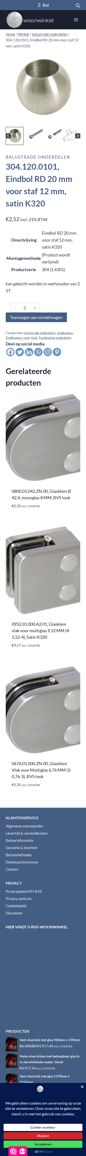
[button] (15, 136)
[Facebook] (10, 352)
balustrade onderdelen (38, 157)
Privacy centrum (19, 898)
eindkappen (65, 333)
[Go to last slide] (8, 135)
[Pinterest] (57, 352)
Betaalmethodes (19, 855)
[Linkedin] (29, 352)
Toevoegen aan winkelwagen (36, 317)
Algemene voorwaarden (24, 826)
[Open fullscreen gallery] (75, 121)
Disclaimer (14, 913)
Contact (12, 869)
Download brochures (22, 862)
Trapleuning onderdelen (54, 338)
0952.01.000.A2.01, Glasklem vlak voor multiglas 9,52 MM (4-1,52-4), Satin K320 (41, 630)
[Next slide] (77, 135)
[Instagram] (47, 352)
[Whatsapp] (38, 352)
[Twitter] (20, 352)
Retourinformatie (19, 840)
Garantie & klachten (22, 847)
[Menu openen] (75, 19)
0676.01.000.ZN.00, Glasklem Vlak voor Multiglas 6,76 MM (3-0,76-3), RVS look (41, 770)
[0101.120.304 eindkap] (43, 88)
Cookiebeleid (16, 906)
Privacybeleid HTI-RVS (24, 891)
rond (26, 338)
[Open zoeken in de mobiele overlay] (77, 5)
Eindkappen (14, 338)
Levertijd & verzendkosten (27, 833)
